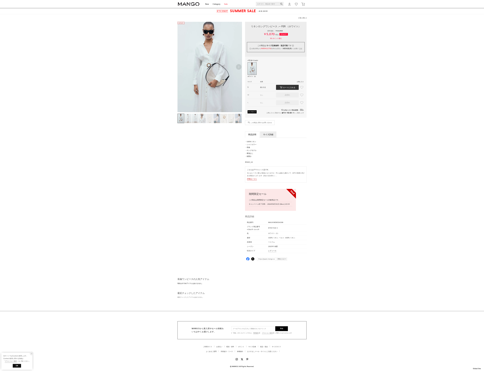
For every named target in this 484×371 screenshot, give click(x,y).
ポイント (241, 347)
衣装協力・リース (227, 351)
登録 (281, 328)
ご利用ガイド (207, 347)
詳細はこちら (252, 179)
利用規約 (256, 333)
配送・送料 (230, 347)
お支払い (219, 347)
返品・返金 (264, 347)
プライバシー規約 (267, 333)
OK (17, 366)
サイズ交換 (252, 347)
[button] (238, 67)
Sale (226, 4)
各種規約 (240, 351)
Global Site (477, 369)
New (207, 4)
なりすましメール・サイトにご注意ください (262, 351)
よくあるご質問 (211, 351)
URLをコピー (282, 259)
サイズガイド (252, 112)
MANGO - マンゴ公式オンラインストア (188, 4)
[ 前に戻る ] (302, 18)
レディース (272, 251)
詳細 (300, 49)
